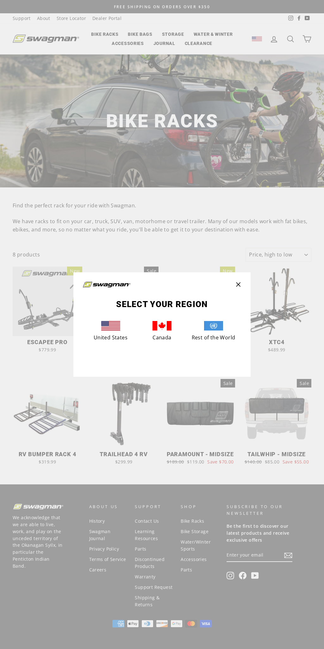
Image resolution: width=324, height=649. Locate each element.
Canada (162, 337)
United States (111, 337)
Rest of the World (213, 337)
